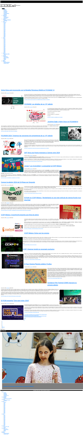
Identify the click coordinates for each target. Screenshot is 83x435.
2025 (4, 36)
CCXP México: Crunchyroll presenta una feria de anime (20, 215)
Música (5, 58)
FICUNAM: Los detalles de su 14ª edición (38, 104)
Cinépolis (5, 14)
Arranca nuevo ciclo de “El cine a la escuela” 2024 (31, 315)
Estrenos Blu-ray (6, 13)
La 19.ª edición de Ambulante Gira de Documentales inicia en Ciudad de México (35, 314)
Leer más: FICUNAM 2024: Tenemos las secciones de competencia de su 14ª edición (36, 148)
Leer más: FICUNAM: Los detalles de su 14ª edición (54, 117)
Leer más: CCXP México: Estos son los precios (29, 244)
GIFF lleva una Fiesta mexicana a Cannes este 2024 (42, 153)
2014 (4, 25)
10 (2, 326)
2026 (4, 52)
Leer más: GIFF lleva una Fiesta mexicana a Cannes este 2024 (33, 161)
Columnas (4, 53)
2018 (4, 29)
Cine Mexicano (5, 15)
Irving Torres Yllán (6, 426)
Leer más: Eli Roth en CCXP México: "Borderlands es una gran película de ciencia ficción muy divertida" (16, 210)
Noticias (5, 9)
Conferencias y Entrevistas (6, 18)
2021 (4, 32)
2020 (4, 31)
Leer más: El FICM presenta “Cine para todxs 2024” (31, 312)
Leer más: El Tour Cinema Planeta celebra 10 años (54, 278)
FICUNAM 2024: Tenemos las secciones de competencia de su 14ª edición (27, 136)
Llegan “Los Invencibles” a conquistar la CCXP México (43, 166)
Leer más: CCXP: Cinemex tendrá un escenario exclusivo (32, 259)
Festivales (5, 12)
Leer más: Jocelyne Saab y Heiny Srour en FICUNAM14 (9, 131)
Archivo (5, 22)
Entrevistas (5, 11)
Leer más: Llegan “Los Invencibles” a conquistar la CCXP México (10, 177)
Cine (3, 8)
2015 (4, 26)
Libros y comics (6, 57)
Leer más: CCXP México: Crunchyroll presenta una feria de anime (33, 228)
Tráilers (4, 37)
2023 (4, 34)
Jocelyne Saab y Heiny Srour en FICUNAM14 (62, 122)
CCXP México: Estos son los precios (36, 233)
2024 (4, 35)
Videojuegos (6, 56)
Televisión (3, 399)
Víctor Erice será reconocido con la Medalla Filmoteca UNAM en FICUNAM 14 (27, 90)
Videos (5, 54)
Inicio (25, 318)
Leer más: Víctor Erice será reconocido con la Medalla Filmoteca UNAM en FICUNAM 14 (37, 99)
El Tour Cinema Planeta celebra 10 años (38, 264)
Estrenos (5, 10)
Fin (2, 327)
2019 (4, 30)
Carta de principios (7, 62)
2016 (4, 27)
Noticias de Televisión (7, 19)
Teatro (5, 59)
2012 (4, 23)
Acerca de (4, 61)
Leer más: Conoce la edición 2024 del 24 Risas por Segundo (33, 193)
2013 (4, 24)
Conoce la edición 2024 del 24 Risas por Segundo (18, 182)
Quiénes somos (6, 63)
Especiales (4, 55)
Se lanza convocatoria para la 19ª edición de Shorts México (32, 316)
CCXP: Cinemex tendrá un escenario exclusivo (38, 249)
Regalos (4, 60)
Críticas (4, 21)
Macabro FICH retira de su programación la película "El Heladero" (18, 386)
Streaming (5, 20)
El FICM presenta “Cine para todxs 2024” (15, 301)
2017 (4, 28)
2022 (4, 33)
